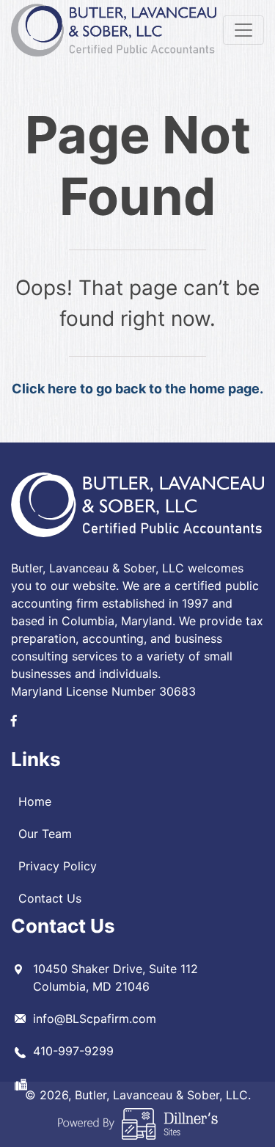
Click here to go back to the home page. (137, 388)
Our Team (45, 833)
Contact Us (49, 898)
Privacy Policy (57, 866)
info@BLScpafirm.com (94, 1018)
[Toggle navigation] (243, 30)
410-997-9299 (73, 1051)
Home (34, 801)
